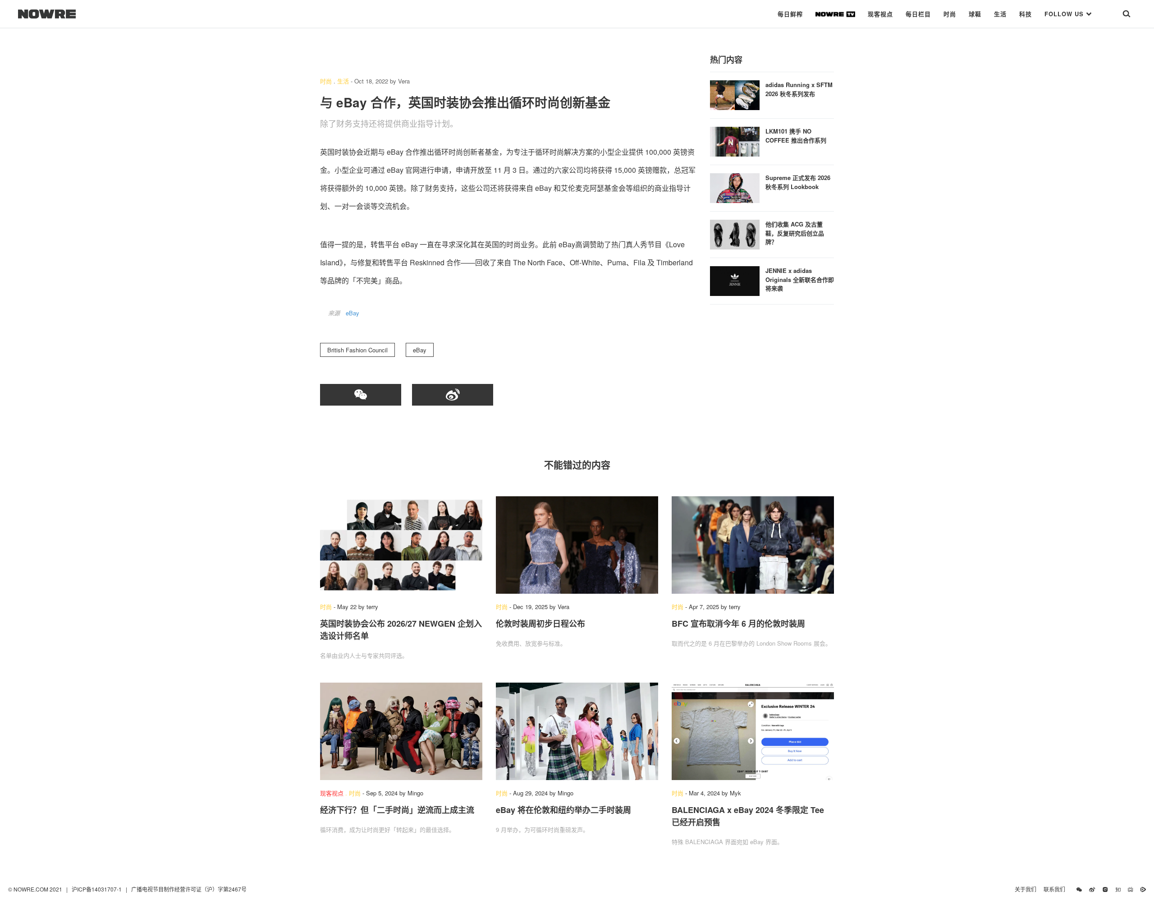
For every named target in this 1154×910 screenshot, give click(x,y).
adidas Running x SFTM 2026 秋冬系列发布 (799, 89)
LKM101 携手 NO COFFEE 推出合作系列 (795, 135)
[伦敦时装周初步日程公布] (577, 545)
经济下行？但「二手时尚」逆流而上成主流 (397, 810)
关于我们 (1025, 889)
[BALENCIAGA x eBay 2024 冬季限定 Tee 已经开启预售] (753, 731)
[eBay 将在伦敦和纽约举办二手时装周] (577, 731)
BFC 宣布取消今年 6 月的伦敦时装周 (738, 623)
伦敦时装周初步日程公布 (540, 623)
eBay (352, 313)
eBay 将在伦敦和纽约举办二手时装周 (563, 810)
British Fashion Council (357, 350)
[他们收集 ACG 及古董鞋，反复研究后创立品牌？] (735, 233)
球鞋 (975, 13)
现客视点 (880, 13)
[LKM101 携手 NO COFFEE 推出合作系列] (735, 140)
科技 (1025, 13)
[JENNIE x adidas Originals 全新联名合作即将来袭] (735, 280)
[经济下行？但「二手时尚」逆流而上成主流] (401, 731)
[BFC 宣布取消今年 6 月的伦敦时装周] (753, 545)
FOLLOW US (1065, 13)
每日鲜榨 (790, 13)
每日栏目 (918, 13)
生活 (1000, 13)
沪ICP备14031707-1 (97, 889)
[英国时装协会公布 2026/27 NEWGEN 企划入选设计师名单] (401, 545)
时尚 (949, 13)
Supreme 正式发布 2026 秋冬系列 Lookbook (797, 182)
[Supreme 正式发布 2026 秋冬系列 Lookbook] (735, 187)
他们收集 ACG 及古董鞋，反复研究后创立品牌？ (794, 233)
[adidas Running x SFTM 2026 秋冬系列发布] (735, 94)
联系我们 (1056, 889)
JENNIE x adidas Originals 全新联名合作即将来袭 (799, 279)
